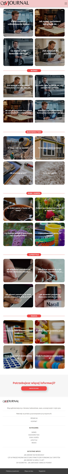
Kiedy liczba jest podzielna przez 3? (49, 332)
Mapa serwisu (29, 471)
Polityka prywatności (12, 471)
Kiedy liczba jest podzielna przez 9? (18, 357)
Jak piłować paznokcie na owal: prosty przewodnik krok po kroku (18, 295)
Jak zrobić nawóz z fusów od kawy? (18, 209)
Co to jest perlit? (50, 173)
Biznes (34, 71)
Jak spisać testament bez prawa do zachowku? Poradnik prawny (50, 22)
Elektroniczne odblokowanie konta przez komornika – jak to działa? (18, 22)
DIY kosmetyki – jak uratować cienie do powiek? (34, 462)
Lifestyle (34, 255)
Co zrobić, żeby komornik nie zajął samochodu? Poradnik (18, 52)
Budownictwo (34, 132)
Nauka (34, 316)
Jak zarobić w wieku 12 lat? (34, 460)
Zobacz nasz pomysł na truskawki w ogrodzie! (50, 209)
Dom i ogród (34, 193)
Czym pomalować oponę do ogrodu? (49, 234)
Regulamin (42, 471)
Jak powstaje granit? (18, 173)
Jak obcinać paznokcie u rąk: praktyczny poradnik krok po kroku (50, 270)
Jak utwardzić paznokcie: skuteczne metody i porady (49, 295)
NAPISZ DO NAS (34, 388)
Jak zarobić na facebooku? (34, 455)
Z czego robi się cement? (18, 148)
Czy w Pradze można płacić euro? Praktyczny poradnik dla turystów (34, 457)
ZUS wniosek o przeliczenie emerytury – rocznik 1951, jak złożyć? (49, 52)
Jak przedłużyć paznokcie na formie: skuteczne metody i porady (18, 270)
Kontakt (34, 421)
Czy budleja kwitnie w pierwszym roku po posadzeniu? (18, 234)
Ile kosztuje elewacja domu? (49, 148)
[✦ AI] (18, 97)
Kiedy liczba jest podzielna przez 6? (49, 357)
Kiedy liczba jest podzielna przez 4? (18, 332)
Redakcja (34, 418)
